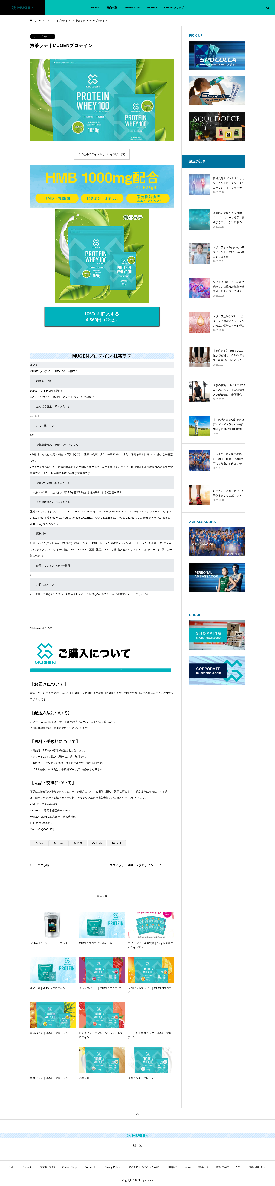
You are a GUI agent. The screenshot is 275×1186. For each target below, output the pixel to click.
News (187, 1167)
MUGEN (152, 7)
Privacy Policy (112, 1167)
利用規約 (171, 1167)
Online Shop (69, 1167)
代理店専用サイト (258, 1167)
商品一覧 (112, 7)
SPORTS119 (132, 7)
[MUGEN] (22, 7)
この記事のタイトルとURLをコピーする (102, 154)
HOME (95, 7)
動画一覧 (203, 1167)
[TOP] (137, 1113)
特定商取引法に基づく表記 (143, 1167)
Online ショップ (174, 7)
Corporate (90, 1167)
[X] (140, 1145)
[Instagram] (134, 1145)
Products (27, 1167)
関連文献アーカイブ (228, 1167)
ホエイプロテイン (43, 36)
